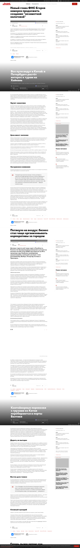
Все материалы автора (22, 245)
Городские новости (59, 218)
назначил (16, 42)
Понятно (76, 546)
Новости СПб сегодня (52, 218)
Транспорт (22, 531)
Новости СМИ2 (13, 60)
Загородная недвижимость (51, 389)
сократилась (39, 521)
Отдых (18, 218)
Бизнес (63, 389)
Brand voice (17, 390)
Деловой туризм (19, 389)
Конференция (13, 390)
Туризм (21, 218)
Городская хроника (65, 218)
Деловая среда (28, 389)
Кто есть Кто (54, 3)
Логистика (18, 531)
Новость (17, 53)
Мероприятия (43, 3)
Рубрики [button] (28, 3)
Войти (74, 3)
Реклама (49, 3)
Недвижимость (59, 389)
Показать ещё (58, 47)
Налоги (14, 53)
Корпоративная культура (39, 389)
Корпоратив (32, 389)
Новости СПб (46, 218)
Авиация (35, 218)
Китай (32, 218)
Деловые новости (40, 218)
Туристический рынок (26, 218)
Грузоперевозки (50, 531)
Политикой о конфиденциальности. (7, 546)
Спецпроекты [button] (35, 3)
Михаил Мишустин (19, 34)
